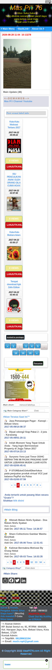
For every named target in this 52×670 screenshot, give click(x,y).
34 (40, 562)
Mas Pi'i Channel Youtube (18, 101)
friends (14, 607)
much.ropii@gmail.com (26, 641)
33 (36, 562)
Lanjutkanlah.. (14, 166)
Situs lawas (6, 619)
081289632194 (23, 638)
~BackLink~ (23, 28)
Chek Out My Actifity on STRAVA (40, 618)
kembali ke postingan (15, 337)
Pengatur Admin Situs (12, 610)
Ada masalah (7, 616)
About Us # (38, 28)
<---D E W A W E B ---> (16, 98)
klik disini (18, 500)
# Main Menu (8, 28)
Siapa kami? (7, 613)
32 (31, 562)
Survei (4, 607)
